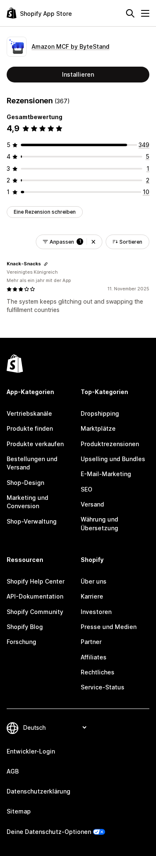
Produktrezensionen (110, 443)
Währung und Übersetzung (99, 523)
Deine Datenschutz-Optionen (49, 831)
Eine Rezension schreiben (45, 212)
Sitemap (19, 811)
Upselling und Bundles (113, 458)
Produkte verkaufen (35, 443)
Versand (92, 504)
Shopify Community (35, 611)
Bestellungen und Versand (32, 463)
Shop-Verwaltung (32, 521)
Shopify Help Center (35, 581)
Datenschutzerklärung (38, 791)
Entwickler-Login (31, 751)
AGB (13, 771)
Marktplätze (98, 428)
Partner (91, 641)
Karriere (92, 596)
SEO (86, 489)
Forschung (21, 641)
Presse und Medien (108, 626)
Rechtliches (97, 672)
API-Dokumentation (35, 596)
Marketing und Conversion (27, 501)
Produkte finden (30, 428)
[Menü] (145, 13)
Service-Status (102, 687)
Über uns (93, 581)
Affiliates (93, 657)
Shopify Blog (25, 626)
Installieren (78, 74)
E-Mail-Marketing (106, 473)
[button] (93, 242)
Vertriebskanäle (29, 413)
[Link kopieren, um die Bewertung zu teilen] (45, 264)
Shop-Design (25, 482)
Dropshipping (100, 413)
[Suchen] (130, 13)
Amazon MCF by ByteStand (70, 46)
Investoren (96, 611)
